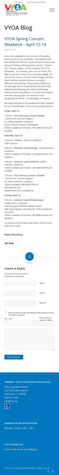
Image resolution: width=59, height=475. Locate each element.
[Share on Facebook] (5, 243)
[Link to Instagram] (52, 471)
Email (42, 293)
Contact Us (19, 2)
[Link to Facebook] (48, 471)
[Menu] (51, 10)
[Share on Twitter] (7, 243)
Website (43, 303)
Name (43, 283)
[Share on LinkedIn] (10, 243)
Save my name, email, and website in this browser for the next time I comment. (31, 314)
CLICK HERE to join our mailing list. (21, 449)
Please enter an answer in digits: (46, 319)
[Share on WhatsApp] (8, 243)
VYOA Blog (18, 27)
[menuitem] (19, 2)
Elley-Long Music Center (36, 2)
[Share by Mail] (12, 243)
